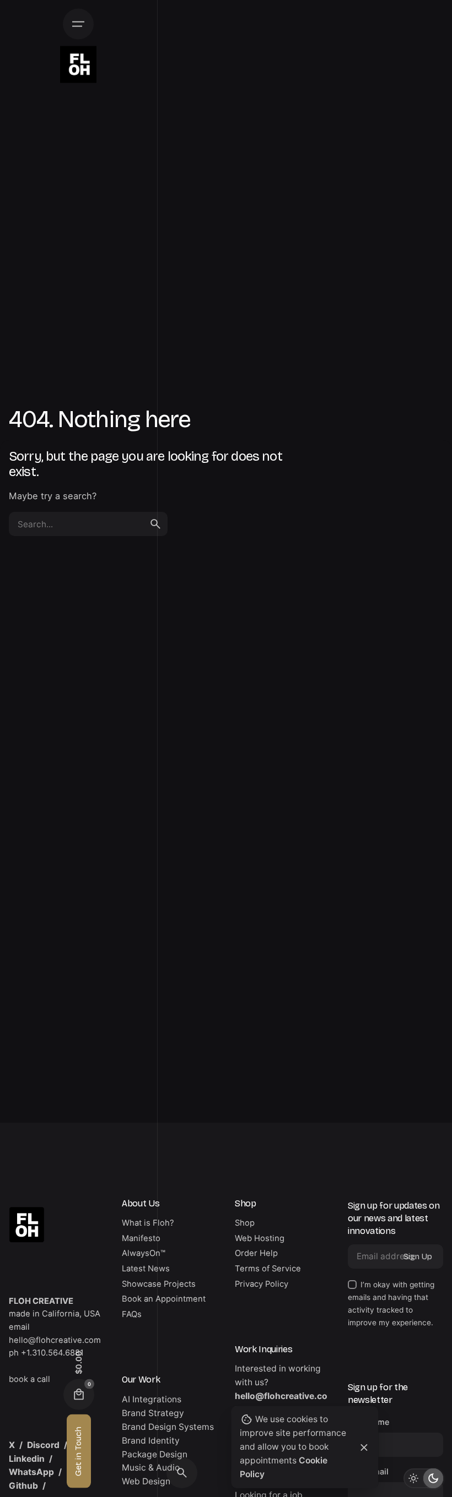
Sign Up (417, 1256)
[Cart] (78, 1394)
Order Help (256, 1253)
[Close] (364, 1447)
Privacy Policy (261, 1284)
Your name (368, 1422)
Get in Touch (78, 1451)
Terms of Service (268, 1269)
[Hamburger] (78, 24)
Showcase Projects (159, 1284)
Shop (245, 1223)
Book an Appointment (164, 1299)
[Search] (181, 1472)
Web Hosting (259, 1238)
